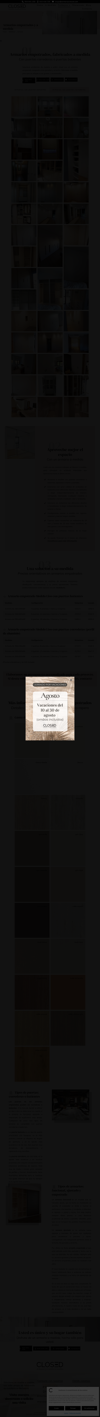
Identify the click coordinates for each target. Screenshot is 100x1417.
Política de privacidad (75, 1413)
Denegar (73, 1408)
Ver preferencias (89, 1408)
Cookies (66, 1413)
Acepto (56, 1408)
